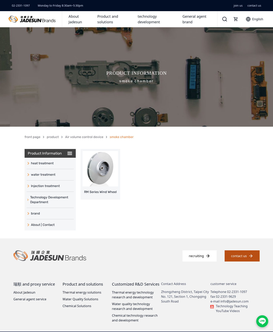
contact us (254, 5)
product (53, 137)
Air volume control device (84, 137)
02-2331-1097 (21, 5)
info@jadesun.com (234, 301)
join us (238, 5)
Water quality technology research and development (132, 306)
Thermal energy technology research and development (133, 294)
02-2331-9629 (226, 296)
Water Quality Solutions (80, 299)
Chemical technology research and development (135, 317)
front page (32, 137)
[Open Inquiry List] (236, 19)
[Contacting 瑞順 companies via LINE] (262, 321)
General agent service (29, 299)
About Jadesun (24, 292)
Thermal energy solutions (82, 292)
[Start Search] (225, 19)
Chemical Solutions (77, 306)
